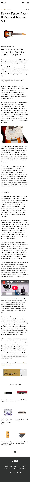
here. (7, 82)
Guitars (3, 9)
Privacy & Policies (10, 466)
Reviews (9, 9)
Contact (7, 468)
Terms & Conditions (19, 468)
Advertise (22, 466)
